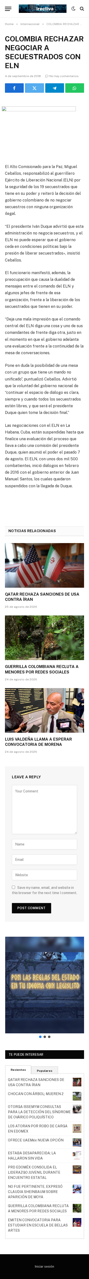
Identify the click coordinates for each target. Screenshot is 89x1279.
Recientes (18, 1070)
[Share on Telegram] (54, 88)
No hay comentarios (64, 76)
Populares (44, 1071)
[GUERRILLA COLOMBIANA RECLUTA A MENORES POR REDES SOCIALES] (44, 637)
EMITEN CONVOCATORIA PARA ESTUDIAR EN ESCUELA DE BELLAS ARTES (38, 1225)
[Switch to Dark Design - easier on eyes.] (73, 8)
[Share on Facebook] (14, 88)
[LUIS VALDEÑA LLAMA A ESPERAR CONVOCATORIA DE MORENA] (44, 710)
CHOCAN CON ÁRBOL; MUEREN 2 (36, 1094)
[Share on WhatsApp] (74, 88)
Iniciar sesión (44, 1266)
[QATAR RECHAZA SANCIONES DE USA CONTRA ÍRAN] (44, 565)
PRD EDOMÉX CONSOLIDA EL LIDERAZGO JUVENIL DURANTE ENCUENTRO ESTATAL (34, 1172)
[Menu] (8, 8)
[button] (44, 985)
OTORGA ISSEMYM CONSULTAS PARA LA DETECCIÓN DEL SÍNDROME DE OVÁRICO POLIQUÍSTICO (39, 1112)
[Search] (81, 8)
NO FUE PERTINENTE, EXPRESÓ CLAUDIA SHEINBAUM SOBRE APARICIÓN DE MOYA (35, 1192)
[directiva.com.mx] (43, 8)
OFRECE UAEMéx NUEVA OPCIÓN (36, 1140)
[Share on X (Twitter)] (34, 88)
